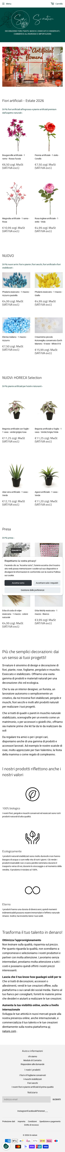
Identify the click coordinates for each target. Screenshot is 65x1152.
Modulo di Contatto (32, 1060)
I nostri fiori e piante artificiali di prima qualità (33, 1087)
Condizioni (32, 1121)
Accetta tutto (18, 583)
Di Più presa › (8, 538)
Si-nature (33, 1135)
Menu (8, 4)
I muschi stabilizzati (32, 1079)
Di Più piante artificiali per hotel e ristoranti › (22, 386)
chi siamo (32, 1056)
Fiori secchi (32, 1083)
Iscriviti (57, 1099)
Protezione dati (8, 1121)
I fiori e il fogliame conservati (32, 1075)
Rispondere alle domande (32, 1064)
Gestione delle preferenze (32, 590)
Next (61, 67)
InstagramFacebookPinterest (31, 1111)
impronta (21, 1121)
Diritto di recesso (31, 1125)
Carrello (59, 4)
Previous (4, 67)
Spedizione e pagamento (49, 1121)
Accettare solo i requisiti (47, 583)
